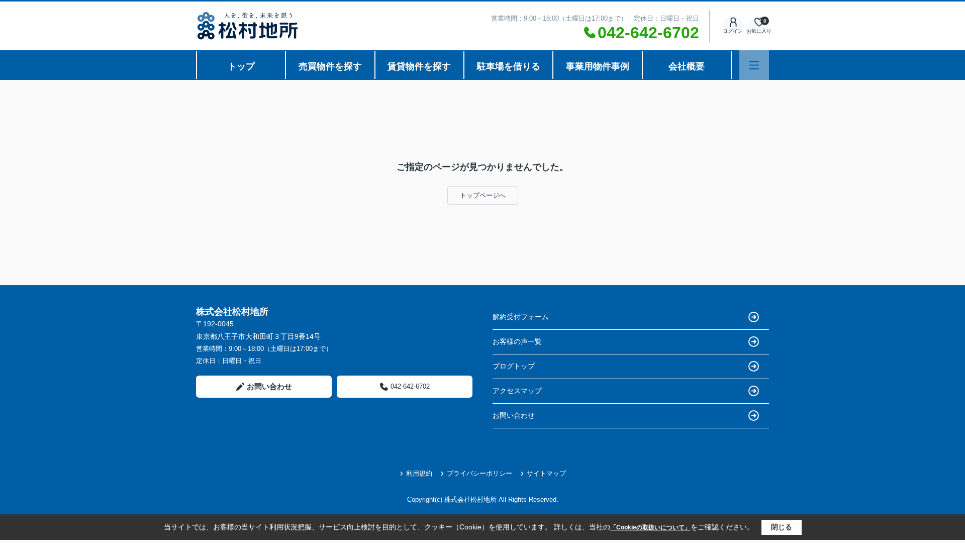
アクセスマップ (517, 391)
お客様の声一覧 (517, 341)
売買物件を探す (330, 66)
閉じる (781, 527)
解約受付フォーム (521, 317)
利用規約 (419, 473)
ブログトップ (514, 366)
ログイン (733, 31)
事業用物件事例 (597, 66)
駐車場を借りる (508, 66)
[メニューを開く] (754, 65)
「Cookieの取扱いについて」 (650, 527)
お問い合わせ (269, 386)
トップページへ (483, 195)
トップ (241, 66)
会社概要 (686, 66)
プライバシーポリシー (479, 473)
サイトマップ (546, 473)
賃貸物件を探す (419, 66)
